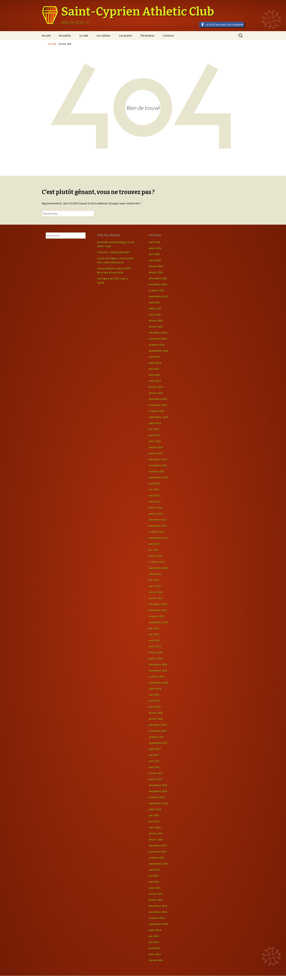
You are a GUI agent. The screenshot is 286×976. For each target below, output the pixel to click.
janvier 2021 (156, 556)
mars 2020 (155, 586)
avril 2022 (154, 495)
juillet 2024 (155, 363)
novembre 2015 (158, 851)
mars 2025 (155, 314)
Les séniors (104, 35)
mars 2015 (155, 888)
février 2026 (156, 266)
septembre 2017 (158, 743)
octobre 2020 (156, 562)
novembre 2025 (158, 284)
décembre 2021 (158, 519)
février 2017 (156, 773)
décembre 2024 (158, 332)
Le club (83, 35)
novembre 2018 (158, 670)
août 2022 (154, 483)
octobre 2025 (156, 290)
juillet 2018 (155, 688)
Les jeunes (125, 35)
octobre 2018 (156, 676)
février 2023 (156, 447)
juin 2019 (154, 628)
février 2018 (156, 713)
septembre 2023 (158, 417)
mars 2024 (155, 381)
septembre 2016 (158, 803)
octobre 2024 (156, 344)
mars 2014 (155, 954)
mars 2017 (155, 767)
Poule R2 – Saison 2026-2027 (113, 252)
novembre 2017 (158, 731)
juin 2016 (154, 815)
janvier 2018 (156, 719)
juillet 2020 (155, 574)
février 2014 (156, 960)
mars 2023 (155, 441)
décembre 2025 (158, 278)
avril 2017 (154, 761)
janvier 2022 (156, 513)
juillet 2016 (155, 809)
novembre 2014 (158, 912)
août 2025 (154, 302)
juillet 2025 (155, 308)
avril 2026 (154, 254)
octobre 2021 (156, 532)
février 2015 (156, 894)
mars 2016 (155, 827)
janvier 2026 (156, 272)
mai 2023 (154, 429)
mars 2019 (155, 646)
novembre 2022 (158, 465)
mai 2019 (154, 634)
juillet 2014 (155, 930)
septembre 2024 (158, 351)
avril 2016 (154, 821)
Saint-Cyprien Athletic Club (137, 12)
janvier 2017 (156, 779)
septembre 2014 (158, 924)
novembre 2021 (158, 526)
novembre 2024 (158, 338)
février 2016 (156, 833)
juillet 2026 (155, 248)
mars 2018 (155, 707)
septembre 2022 (158, 477)
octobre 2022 (156, 471)
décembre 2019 (158, 604)
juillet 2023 (155, 423)
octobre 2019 (156, 616)
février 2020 (156, 592)
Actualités (65, 35)
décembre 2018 (158, 664)
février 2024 (156, 387)
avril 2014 (154, 948)
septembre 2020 (158, 568)
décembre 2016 (158, 785)
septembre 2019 (158, 622)
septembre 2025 (158, 296)
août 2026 (154, 242)
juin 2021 (154, 550)
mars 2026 (155, 260)
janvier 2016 (156, 839)
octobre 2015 (156, 857)
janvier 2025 (156, 326)
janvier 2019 (156, 658)
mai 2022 (154, 489)
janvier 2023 (156, 453)
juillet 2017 (155, 749)
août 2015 (154, 869)
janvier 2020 (156, 598)
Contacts (168, 35)
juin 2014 (154, 936)
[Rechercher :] (68, 213)
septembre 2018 (158, 682)
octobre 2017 (156, 737)
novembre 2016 (158, 791)
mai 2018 (154, 694)
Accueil (46, 35)
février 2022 (156, 507)
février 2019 (156, 652)
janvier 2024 (156, 393)
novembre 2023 (158, 405)
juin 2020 (154, 580)
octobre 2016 (156, 797)
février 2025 (156, 320)
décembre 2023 (158, 399)
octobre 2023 (156, 411)
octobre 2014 (156, 918)
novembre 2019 (158, 610)
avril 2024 (154, 375)
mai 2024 (154, 369)
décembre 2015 (158, 845)
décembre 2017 (158, 725)
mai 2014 (154, 942)
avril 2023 (154, 435)
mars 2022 (155, 501)
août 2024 (154, 357)
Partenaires (147, 35)
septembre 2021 (158, 538)
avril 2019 (154, 640)
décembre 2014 (158, 906)
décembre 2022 (158, 459)
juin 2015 (154, 876)
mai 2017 (154, 755)
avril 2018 (154, 701)
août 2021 (154, 544)
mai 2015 (154, 882)
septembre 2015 (158, 863)
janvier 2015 (156, 900)
